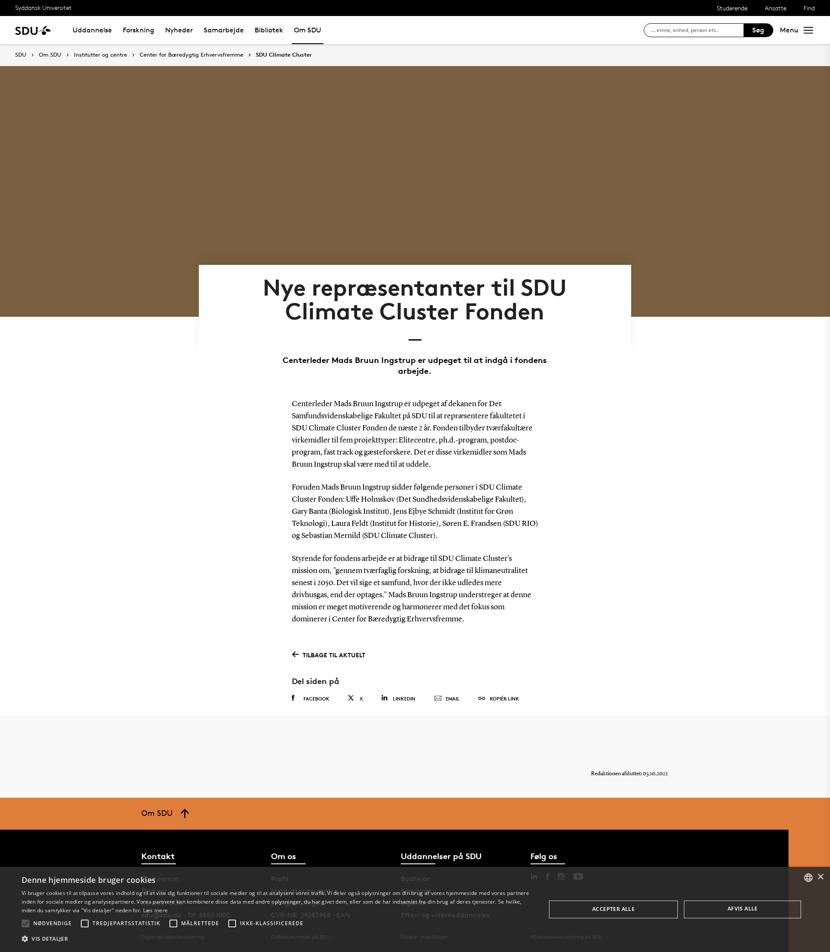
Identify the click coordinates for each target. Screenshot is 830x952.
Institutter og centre (100, 55)
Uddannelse (92, 30)
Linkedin (404, 698)
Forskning (138, 30)
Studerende (732, 8)
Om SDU (307, 30)
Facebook (316, 698)
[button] (25, 923)
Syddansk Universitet (43, 7)
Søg (758, 30)
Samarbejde (224, 30)
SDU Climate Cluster (284, 55)
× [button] (820, 877)
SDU (20, 54)
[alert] (415, 909)
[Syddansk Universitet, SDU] (33, 30)
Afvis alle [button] (743, 908)
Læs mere (155, 910)
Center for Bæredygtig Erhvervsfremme (191, 55)
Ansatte (775, 8)
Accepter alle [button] (613, 909)
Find (809, 8)
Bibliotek (269, 30)
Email (453, 698)
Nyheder (179, 30)
